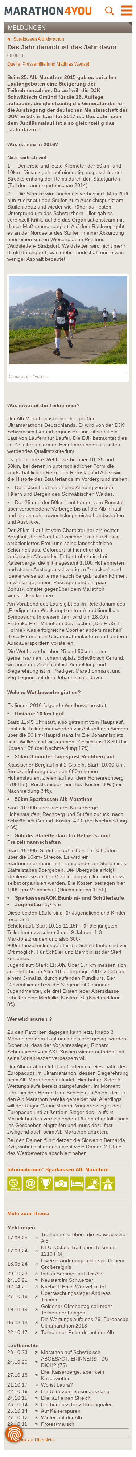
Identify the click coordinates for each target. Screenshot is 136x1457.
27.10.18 (17, 1375)
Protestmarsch (57, 1424)
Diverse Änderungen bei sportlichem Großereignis (82, 1264)
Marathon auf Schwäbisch (70, 1352)
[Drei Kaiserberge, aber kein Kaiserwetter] (38, 1375)
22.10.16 (17, 1391)
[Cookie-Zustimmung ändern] (14, 1433)
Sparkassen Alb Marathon (38, 39)
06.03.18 (17, 1322)
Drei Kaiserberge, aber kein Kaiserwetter (72, 1375)
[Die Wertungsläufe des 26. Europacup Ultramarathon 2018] (38, 1322)
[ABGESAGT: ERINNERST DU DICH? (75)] (38, 1362)
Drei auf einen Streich (66, 1398)
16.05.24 (17, 1264)
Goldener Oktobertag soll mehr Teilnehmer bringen (76, 1309)
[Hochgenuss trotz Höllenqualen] (38, 1404)
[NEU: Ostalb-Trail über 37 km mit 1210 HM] (38, 1250)
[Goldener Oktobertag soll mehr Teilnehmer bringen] (38, 1309)
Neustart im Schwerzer (67, 1280)
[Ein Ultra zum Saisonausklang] (38, 1391)
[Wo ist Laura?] (38, 1385)
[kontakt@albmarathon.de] (30, 1184)
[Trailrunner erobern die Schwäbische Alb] (38, 1237)
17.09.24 (17, 1251)
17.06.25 (17, 1238)
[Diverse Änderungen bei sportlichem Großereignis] (38, 1264)
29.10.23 (17, 1273)
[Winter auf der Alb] (38, 1417)
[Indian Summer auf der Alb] (38, 1273)
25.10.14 (17, 1404)
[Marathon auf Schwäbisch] (38, 1352)
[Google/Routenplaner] (108, 1184)
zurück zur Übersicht (33, 1439)
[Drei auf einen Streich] (38, 1398)
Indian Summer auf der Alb (71, 1273)
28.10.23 (17, 1352)
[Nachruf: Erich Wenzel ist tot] (38, 1286)
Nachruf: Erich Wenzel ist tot (73, 1286)
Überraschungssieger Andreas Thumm (76, 1296)
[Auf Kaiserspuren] (38, 1411)
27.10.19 (17, 1296)
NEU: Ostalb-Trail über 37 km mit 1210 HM (79, 1251)
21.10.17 (17, 1385)
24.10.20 (17, 1362)
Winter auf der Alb (61, 1417)
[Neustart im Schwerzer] (38, 1280)
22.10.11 (17, 1424)
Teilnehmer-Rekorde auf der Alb (77, 1332)
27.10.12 (17, 1417)
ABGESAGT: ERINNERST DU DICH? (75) (74, 1362)
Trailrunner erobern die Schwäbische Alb (83, 1237)
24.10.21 (17, 1280)
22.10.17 (17, 1332)
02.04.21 (17, 1286)
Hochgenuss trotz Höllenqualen (77, 1404)
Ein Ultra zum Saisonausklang (75, 1391)
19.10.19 (17, 1309)
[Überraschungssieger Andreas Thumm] (38, 1296)
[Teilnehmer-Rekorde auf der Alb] (38, 1332)
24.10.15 (17, 1398)
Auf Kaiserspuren (61, 1411)
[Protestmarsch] (38, 1424)
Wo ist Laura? (57, 1385)
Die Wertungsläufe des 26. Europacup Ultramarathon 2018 (84, 1322)
